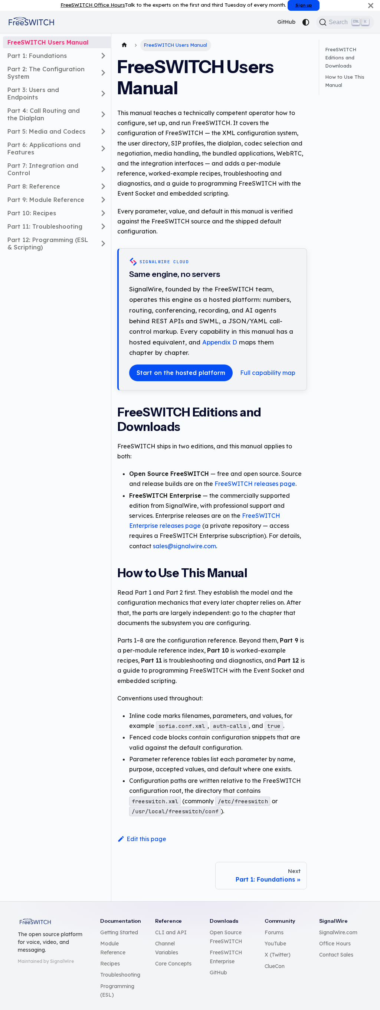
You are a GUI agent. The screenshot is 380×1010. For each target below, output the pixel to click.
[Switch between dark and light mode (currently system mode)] (306, 22)
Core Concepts (173, 963)
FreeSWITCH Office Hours (92, 4)
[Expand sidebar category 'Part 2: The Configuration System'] (103, 72)
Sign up (303, 5)
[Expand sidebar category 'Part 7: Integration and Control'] (103, 169)
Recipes (110, 963)
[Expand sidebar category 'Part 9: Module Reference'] (103, 200)
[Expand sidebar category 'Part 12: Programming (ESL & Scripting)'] (103, 243)
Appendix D (219, 342)
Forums (274, 932)
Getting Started (119, 932)
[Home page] (124, 45)
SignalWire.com (338, 932)
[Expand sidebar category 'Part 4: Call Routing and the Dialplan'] (103, 114)
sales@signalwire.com (184, 546)
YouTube (275, 943)
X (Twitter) (278, 954)
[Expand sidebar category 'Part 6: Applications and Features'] (103, 148)
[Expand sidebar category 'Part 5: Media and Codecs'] (103, 131)
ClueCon (275, 966)
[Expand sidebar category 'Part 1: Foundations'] (103, 56)
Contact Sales (336, 954)
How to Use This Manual (344, 81)
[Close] (370, 5)
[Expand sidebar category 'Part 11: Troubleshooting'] (103, 226)
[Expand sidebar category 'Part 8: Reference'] (103, 186)
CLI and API (171, 932)
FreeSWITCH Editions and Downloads (340, 57)
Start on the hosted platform (181, 372)
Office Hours (335, 943)
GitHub (286, 22)
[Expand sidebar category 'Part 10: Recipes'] (103, 213)
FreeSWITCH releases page (254, 483)
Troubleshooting (120, 974)
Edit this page (146, 839)
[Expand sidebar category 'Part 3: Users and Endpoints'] (103, 93)
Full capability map (267, 372)
